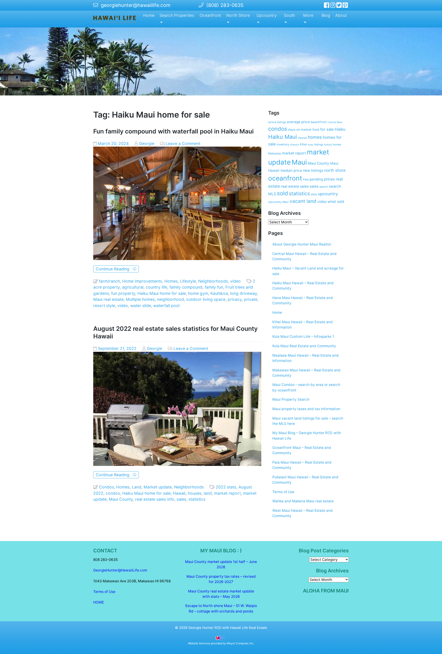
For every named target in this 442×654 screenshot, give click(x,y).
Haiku (340, 129)
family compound (185, 287)
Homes (171, 281)
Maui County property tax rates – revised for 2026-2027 (221, 579)
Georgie (146, 143)
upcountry (328, 193)
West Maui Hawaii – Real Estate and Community (302, 513)
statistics (197, 499)
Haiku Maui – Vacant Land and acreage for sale (308, 271)
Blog (326, 15)
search (323, 186)
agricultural (132, 287)
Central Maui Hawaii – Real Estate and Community (304, 256)
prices (329, 179)
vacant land (303, 201)
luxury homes (332, 144)
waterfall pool (166, 305)
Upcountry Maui (278, 202)
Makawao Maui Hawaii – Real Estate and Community (306, 373)
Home (148, 15)
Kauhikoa (219, 293)
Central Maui (335, 122)
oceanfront (285, 178)
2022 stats (226, 487)
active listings (277, 122)
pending (316, 179)
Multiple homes (140, 299)
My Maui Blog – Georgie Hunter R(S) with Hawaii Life (306, 435)
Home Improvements (142, 281)
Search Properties (177, 15)
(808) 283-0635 (224, 5)
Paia (306, 179)
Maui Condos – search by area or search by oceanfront (306, 387)
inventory (283, 144)
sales (181, 499)
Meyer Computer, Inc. (240, 643)
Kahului (294, 144)
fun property (123, 293)
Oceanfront (210, 15)
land (208, 493)
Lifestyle (188, 281)
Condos (106, 487)
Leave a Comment (183, 143)
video (235, 281)
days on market (299, 129)
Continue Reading (114, 268)
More (308, 15)
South (289, 15)
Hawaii (179, 493)
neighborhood (170, 299)
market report (227, 493)
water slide (140, 305)
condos (113, 493)
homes (315, 137)
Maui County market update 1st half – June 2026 (221, 564)
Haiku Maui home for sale (161, 293)
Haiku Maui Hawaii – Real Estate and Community (303, 285)
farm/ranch (109, 281)
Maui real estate (108, 299)
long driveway (243, 293)
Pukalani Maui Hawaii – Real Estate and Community (305, 480)
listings (318, 144)
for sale (327, 129)
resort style (104, 305)
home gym (198, 293)
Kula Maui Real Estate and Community (304, 346)
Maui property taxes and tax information (306, 409)
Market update (158, 487)
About (341, 15)
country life (156, 287)
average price (298, 122)
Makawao (274, 153)
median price (291, 170)
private (250, 299)
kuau (310, 144)
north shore (335, 170)
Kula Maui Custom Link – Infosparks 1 (303, 336)
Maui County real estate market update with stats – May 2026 (221, 594)
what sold (336, 201)
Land (136, 487)
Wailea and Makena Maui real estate (303, 501)
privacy (235, 299)
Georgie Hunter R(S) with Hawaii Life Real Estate (227, 628)
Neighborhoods (213, 281)
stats (314, 194)
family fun (214, 287)
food (315, 129)
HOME (98, 602)
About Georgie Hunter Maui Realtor (301, 244)
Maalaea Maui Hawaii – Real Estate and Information (305, 358)
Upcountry (266, 15)
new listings (313, 170)
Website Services (199, 643)
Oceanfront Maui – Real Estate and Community (301, 450)
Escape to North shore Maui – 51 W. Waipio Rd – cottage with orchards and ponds (221, 608)
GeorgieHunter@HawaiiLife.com (120, 570)
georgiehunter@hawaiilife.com (135, 5)
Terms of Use (283, 492)
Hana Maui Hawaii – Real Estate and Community (302, 300)
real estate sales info (154, 499)
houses (194, 493)
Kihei (303, 144)
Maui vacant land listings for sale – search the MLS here (307, 421)
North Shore (238, 15)
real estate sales (295, 186)
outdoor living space (205, 299)
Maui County (121, 499)
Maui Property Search (290, 399)
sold (282, 193)
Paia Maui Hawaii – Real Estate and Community (302, 465)
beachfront (319, 122)
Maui (299, 162)
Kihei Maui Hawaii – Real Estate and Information (302, 324)
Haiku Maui (282, 136)
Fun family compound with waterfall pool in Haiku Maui (173, 131)
